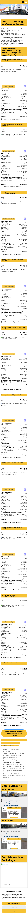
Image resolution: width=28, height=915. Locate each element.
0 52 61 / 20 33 (8, 835)
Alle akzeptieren (14, 911)
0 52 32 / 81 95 (8, 804)
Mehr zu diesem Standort (11, 805)
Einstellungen (14, 907)
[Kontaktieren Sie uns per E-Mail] (23, 2)
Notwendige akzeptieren (14, 903)
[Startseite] (5, 1)
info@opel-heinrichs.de (10, 802)
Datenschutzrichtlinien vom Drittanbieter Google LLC (13, 814)
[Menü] (26, 2)
